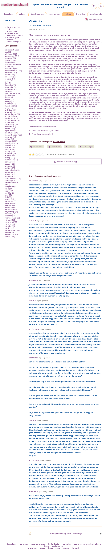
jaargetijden (10, 114)
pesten (8, 164)
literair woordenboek (52, 4)
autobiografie (96, 14)
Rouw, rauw (12, 31)
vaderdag (9, 201)
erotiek (8, 75)
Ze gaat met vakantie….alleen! (15, 34)
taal (6, 195)
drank (7, 66)
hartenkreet (54, 14)
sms (6, 185)
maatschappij (11, 135)
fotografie (9, 87)
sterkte (8, 193)
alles (39, 25)
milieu (7, 139)
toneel (7, 199)
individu (8, 110)
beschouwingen (38, 544)
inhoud (60, 7)
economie (9, 68)
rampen (8, 172)
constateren (55, 147)
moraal (8, 145)
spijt (7, 189)
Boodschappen (14, 42)
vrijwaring (32, 548)
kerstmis (9, 116)
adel (7, 52)
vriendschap (10, 218)
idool (7, 108)
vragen (67, 4)
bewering (80, 14)
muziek (8, 147)
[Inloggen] (101, 6)
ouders (8, 156)
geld (7, 91)
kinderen (9, 118)
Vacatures (10, 20)
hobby (7, 102)
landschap (9, 124)
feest (7, 81)
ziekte (7, 236)
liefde (7, 129)
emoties (8, 73)
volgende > (47, 25)
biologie (8, 60)
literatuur (9, 133)
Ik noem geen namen (13, 39)
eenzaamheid (11, 71)
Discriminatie (38, 147)
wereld (8, 226)
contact (84, 4)
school (8, 180)
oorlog (7, 151)
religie (7, 176)
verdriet (8, 207)
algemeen (9, 56)
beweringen (79, 544)
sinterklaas (10, 183)
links (75, 4)
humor (8, 104)
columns (24, 544)
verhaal (68, 14)
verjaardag (9, 212)
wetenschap (10, 230)
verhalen (67, 544)
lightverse (9, 131)
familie (8, 79)
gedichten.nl (57, 546)
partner (8, 162)
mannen (8, 137)
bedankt (8, 58)
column (22, 14)
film (6, 83)
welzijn (8, 224)
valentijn (9, 205)
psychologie (10, 170)
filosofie (8, 85)
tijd (6, 197)
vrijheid (8, 220)
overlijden (9, 160)
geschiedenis (11, 93)
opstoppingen (88, 147)
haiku (7, 98)
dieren (8, 62)
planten (8, 166)
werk (7, 228)
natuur (8, 149)
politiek (8, 168)
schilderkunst (11, 178)
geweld (8, 95)
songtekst (9, 187)
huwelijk (9, 106)
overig (7, 158)
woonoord (9, 234)
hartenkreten (54, 544)
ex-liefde (9, 77)
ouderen (8, 154)
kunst (7, 122)
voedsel (8, 216)
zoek (57, 548)
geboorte (9, 89)
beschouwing (37, 14)
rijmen (36, 4)
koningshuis (10, 120)
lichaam (8, 127)
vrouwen (9, 222)
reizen (7, 174)
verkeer (8, 214)
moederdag (10, 143)
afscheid (9, 54)
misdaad (9, 141)
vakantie (9, 203)
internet (8, 112)
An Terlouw (42, 130)
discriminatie (11, 64)
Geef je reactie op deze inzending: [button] (66, 534)
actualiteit (9, 50)
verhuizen (9, 210)
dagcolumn (9, 14)
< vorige (32, 25)
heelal (7, 100)
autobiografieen (93, 544)
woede (8, 232)
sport (7, 191)
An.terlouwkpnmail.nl (42, 134)
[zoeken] (94, 6)
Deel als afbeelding (67, 161)
